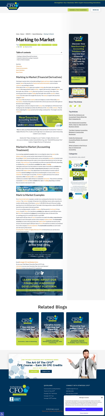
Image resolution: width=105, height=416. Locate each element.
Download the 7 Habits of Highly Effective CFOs (29, 229)
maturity (33, 99)
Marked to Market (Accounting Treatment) (27, 58)
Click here (18, 266)
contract (55, 107)
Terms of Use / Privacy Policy (49, 411)
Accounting (74, 340)
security (55, 44)
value (21, 83)
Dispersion (19, 66)
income (28, 176)
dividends (39, 174)
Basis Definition (20, 70)
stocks (18, 211)
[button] (2, 414)
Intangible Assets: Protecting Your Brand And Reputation (52, 328)
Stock (26, 211)
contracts (18, 85)
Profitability (71, 342)
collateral (18, 111)
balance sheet (19, 156)
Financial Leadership (52, 340)
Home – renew (20, 34)
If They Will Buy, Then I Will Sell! (27, 328)
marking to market (46, 44)
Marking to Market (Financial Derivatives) (27, 56)
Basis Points (19, 72)
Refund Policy (60, 411)
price (58, 99)
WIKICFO (28, 34)
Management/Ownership (50, 341)
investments (53, 209)
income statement (32, 225)
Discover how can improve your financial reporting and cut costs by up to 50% (78, 54)
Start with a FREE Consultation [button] (77, 78)
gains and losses (46, 81)
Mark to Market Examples (23, 59)
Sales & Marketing (37, 34)
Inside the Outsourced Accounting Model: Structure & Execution (78, 140)
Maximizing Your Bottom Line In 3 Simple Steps (77, 328)
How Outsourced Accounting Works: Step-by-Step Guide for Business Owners (78, 125)
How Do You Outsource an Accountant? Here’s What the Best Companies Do (78, 117)
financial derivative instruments (28, 44)
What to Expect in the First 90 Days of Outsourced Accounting (78, 147)
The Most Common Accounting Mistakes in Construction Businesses (78, 132)
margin (29, 109)
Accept (84, 409)
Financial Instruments (21, 68)
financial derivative (24, 199)
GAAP (39, 44)
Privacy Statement (84, 413)
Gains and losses (25, 162)
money (36, 89)
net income (46, 178)
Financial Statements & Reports (77, 341)
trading (42, 87)
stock (33, 217)
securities (51, 158)
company (38, 209)
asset (53, 154)
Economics (21, 341)
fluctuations (19, 101)
